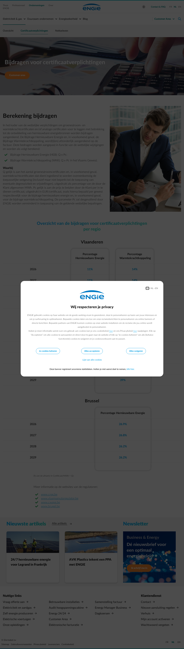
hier (111, 331)
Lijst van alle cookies (92, 360)
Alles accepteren (92, 351)
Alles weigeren (136, 351)
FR (147, 288)
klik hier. (131, 369)
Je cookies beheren (48, 351)
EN (156, 288)
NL (152, 288)
